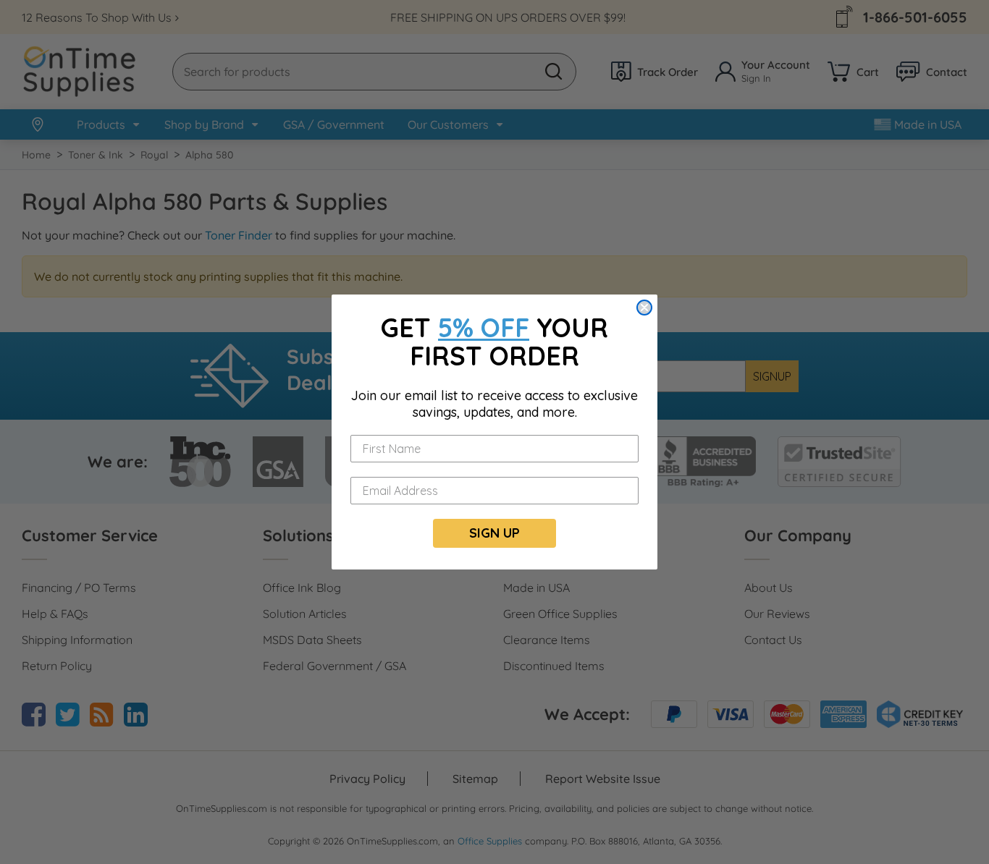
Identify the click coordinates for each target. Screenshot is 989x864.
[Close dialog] (644, 307)
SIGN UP (494, 533)
